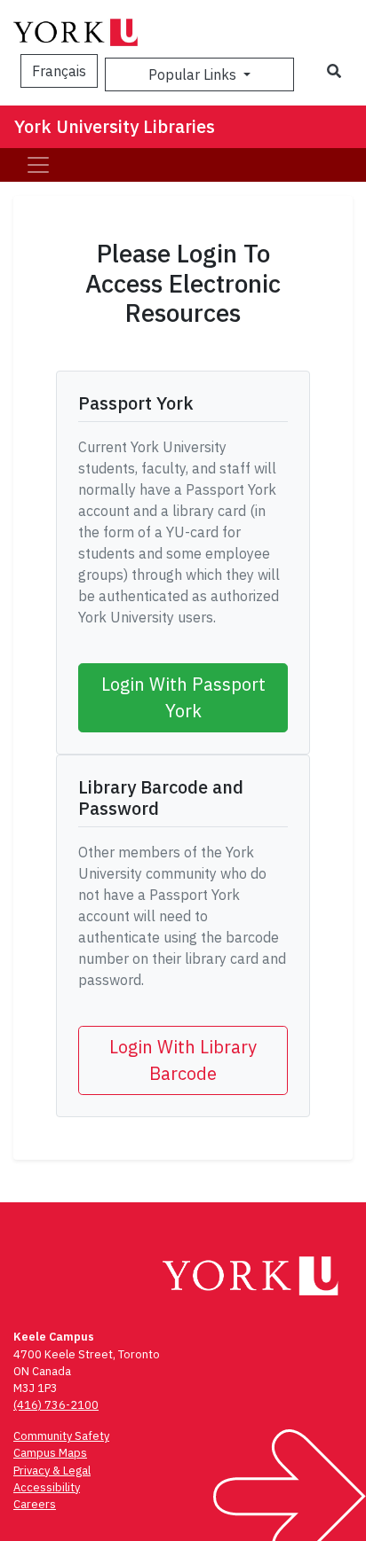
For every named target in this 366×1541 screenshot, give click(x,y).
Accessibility (46, 1487)
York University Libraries (114, 126)
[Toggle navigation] (38, 165)
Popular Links (194, 74)
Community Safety (61, 1435)
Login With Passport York (183, 697)
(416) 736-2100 (56, 1404)
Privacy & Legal (52, 1470)
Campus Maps (50, 1452)
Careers (34, 1504)
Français (59, 71)
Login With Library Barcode (183, 1060)
